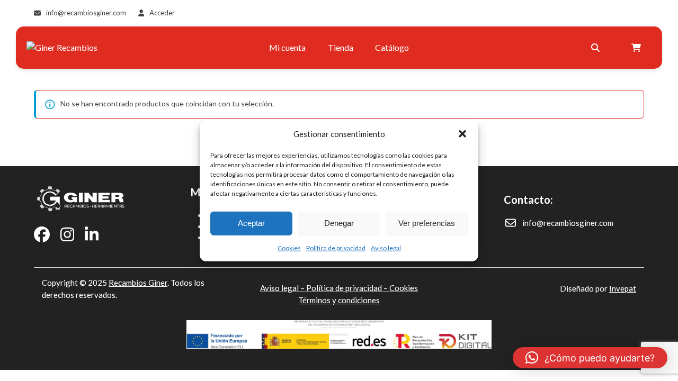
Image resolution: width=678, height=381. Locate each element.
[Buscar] (595, 47)
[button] (462, 134)
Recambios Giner (138, 282)
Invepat (622, 288)
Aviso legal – (283, 288)
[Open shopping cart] (637, 47)
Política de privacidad (335, 247)
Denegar (339, 223)
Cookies (289, 247)
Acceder (162, 12)
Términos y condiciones (339, 300)
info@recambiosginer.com (86, 12)
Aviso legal (386, 247)
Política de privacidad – (347, 288)
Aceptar (251, 223)
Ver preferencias (426, 223)
